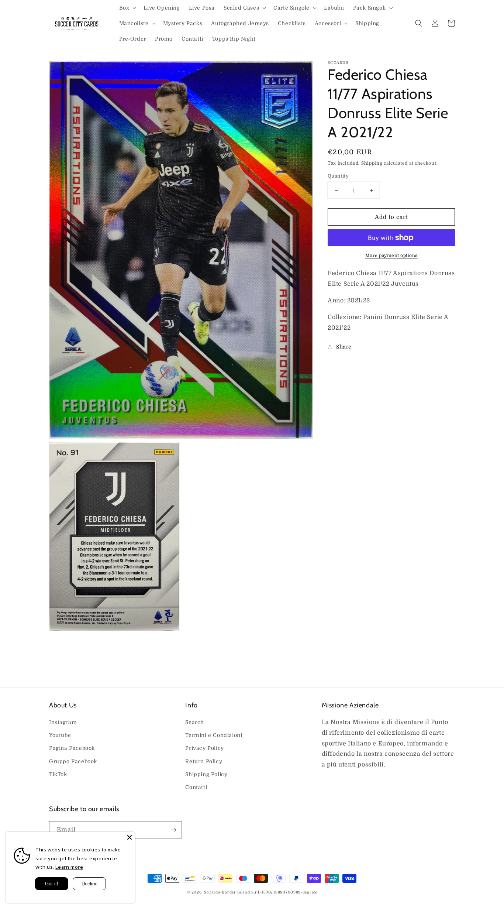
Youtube (60, 735)
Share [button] (344, 347)
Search (194, 722)
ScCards (212, 892)
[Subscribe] (173, 829)
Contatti (196, 787)
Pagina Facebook (72, 748)
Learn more (69, 867)
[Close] (129, 837)
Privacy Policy (204, 748)
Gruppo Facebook (73, 761)
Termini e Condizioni (213, 735)
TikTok (58, 774)
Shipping (372, 163)
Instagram (63, 722)
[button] (127, 8)
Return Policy (203, 761)
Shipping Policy (206, 774)
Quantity (338, 176)
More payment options (391, 255)
